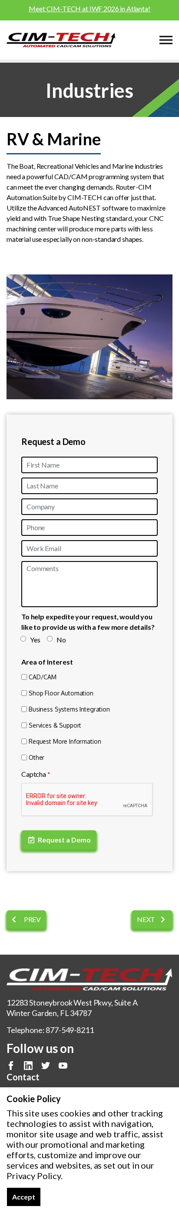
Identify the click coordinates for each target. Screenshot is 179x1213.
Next (146, 919)
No (61, 639)
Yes (35, 639)
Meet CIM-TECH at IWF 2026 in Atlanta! (89, 8)
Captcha (35, 774)
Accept (23, 1197)
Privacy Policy (34, 1175)
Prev (32, 919)
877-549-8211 (69, 1030)
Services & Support (55, 725)
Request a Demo (64, 839)
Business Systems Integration (69, 709)
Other (36, 757)
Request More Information (65, 741)
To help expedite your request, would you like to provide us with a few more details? (88, 621)
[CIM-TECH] (61, 40)
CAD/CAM (42, 677)
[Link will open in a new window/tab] (11, 1065)
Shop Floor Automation (61, 693)
